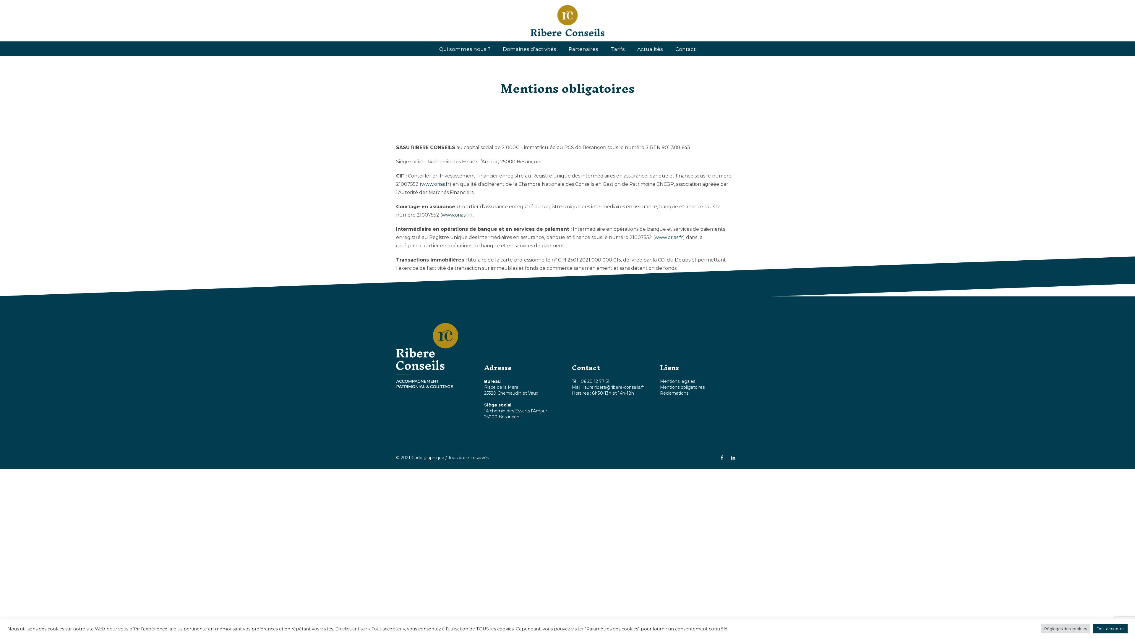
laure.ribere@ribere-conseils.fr (613, 387)
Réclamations (674, 393)
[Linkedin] (733, 457)
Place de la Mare (501, 387)
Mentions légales (677, 381)
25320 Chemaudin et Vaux (511, 393)
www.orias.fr (435, 184)
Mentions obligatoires (682, 387)
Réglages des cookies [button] (1065, 628)
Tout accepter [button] (1110, 628)
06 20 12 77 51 (595, 381)
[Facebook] (721, 457)
